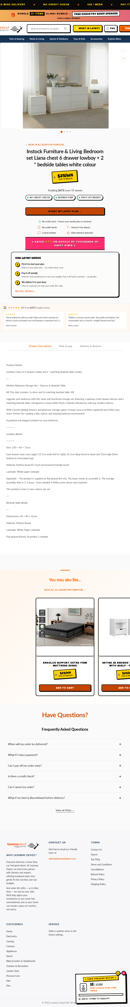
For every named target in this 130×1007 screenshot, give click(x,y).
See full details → (25, 291)
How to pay (65, 346)
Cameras (10, 946)
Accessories (96, 39)
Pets (8, 985)
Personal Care (13, 976)
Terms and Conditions (101, 864)
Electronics (11, 936)
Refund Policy (97, 874)
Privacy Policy (97, 879)
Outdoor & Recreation (17, 966)
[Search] (64, 28)
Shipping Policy (98, 884)
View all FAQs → (65, 810)
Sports (9, 956)
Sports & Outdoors (59, 39)
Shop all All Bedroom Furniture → (65, 590)
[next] (124, 131)
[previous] (6, 131)
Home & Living (37, 39)
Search (94, 854)
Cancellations (97, 869)
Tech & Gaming (16, 39)
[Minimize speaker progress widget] (118, 973)
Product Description (40, 346)
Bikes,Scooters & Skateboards (20, 961)
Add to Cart (65, 688)
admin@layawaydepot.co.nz (62, 858)
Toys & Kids (79, 39)
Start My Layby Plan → (65, 211)
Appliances (11, 951)
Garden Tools (12, 971)
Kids (8, 980)
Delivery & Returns (90, 346)
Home (9, 931)
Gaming (10, 941)
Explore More (114, 39)
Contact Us (96, 849)
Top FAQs (95, 859)
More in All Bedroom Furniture (46, 145)
